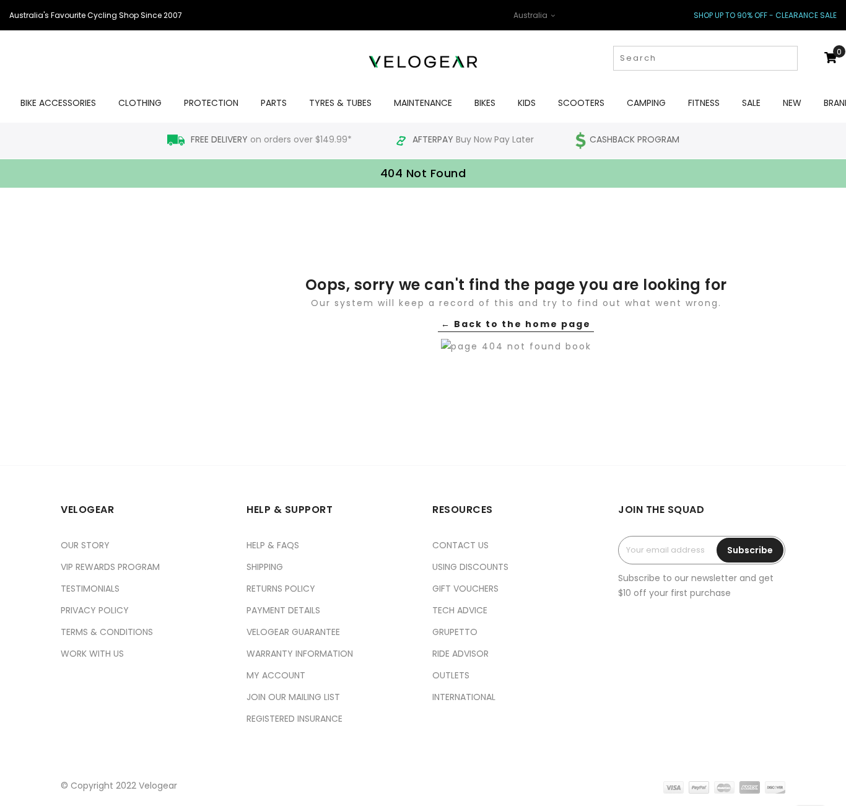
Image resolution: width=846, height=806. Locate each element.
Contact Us (460, 545)
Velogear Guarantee (293, 632)
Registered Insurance (294, 718)
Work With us (92, 653)
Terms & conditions (107, 632)
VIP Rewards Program (110, 567)
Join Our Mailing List (293, 697)
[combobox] (705, 58)
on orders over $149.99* (272, 139)
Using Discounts (470, 567)
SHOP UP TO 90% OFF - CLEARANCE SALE (765, 15)
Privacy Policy (95, 610)
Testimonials (90, 588)
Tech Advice (459, 610)
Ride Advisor (460, 653)
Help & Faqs (272, 545)
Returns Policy (280, 588)
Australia (531, 15)
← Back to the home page (516, 324)
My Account (275, 675)
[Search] (787, 58)
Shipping (264, 567)
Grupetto (455, 632)
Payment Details (283, 610)
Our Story (85, 545)
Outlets (450, 675)
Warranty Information (299, 653)
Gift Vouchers (465, 588)
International (463, 697)
